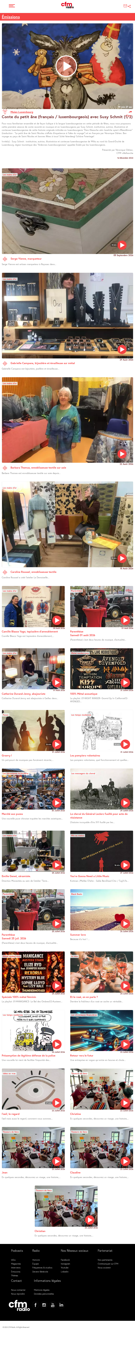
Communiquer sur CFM (108, 1263)
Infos (13, 1259)
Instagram (65, 1263)
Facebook (65, 1259)
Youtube (64, 1267)
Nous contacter (18, 1289)
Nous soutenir (104, 1267)
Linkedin (64, 1271)
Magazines (16, 1263)
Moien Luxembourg (22, 112)
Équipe (35, 1263)
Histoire (36, 1259)
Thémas (14, 1275)
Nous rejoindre (18, 1293)
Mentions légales (42, 1289)
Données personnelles (44, 1293)
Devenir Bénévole (40, 1271)
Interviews (16, 1267)
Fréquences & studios (42, 1267)
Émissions (11, 16)
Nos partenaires (105, 1259)
